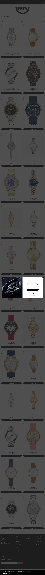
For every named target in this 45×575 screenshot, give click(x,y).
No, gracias (33, 295)
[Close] (44, 570)
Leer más (29, 571)
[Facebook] (32, 293)
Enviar (33, 289)
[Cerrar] (43, 277)
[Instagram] (34, 293)
